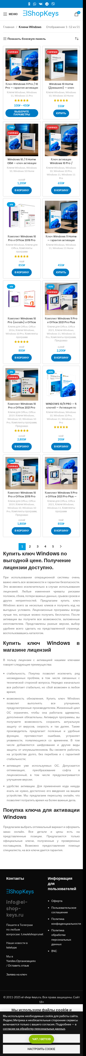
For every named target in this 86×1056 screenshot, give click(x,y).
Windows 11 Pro (24, 95)
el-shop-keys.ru (31, 997)
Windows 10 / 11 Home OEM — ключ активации (21, 161)
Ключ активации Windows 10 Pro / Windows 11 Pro (61, 163)
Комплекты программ (24, 249)
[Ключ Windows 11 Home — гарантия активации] (61, 217)
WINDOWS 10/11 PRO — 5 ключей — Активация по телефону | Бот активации (61, 407)
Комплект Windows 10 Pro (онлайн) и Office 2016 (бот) (22, 322)
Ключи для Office (18, 326)
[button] (22, 190)
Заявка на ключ (16, 974)
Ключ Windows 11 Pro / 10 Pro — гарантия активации (21, 85)
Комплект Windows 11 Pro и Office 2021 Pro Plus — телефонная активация (61, 496)
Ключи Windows (16, 92)
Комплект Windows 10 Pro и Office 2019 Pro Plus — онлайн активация (21, 496)
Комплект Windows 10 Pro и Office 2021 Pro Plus (22, 407)
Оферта (56, 901)
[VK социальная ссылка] (40, 4)
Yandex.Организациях (21, 961)
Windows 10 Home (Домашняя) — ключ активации (61, 87)
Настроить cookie (41, 1049)
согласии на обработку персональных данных (34, 1028)
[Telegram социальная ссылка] (47, 4)
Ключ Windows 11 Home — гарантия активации (61, 238)
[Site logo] (41, 14)
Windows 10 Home (63, 95)
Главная (8, 27)
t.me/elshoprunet (32, 934)
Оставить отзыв (18, 965)
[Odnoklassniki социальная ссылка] (29, 4)
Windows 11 (54, 174)
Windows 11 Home (63, 248)
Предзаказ (61, 340)
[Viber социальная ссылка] (53, 4)
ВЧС (54, 951)
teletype (11, 947)
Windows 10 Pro (63, 171)
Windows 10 (14, 418)
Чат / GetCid (41, 1039)
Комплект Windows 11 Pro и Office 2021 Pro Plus (61, 320)
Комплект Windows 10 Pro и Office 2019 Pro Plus (22, 240)
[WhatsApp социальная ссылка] (34, 4)
